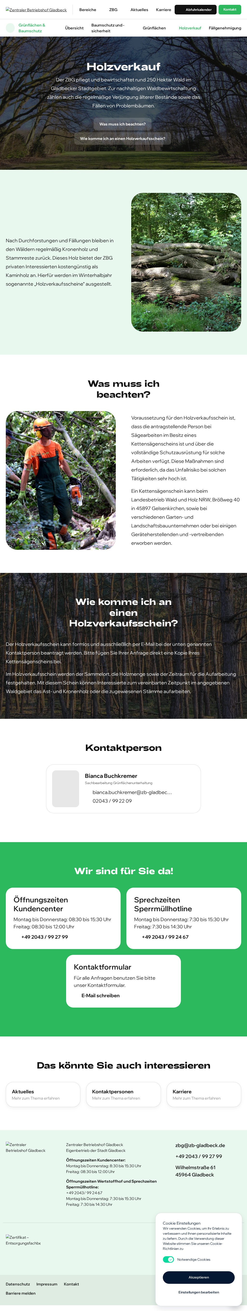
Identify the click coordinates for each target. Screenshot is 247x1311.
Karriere (163, 9)
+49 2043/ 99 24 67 (84, 1192)
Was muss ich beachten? (122, 124)
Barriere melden (21, 1293)
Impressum (46, 1284)
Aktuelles (139, 9)
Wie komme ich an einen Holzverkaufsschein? (122, 138)
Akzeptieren (199, 1277)
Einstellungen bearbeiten (198, 1292)
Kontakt (229, 9)
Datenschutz (18, 1284)
